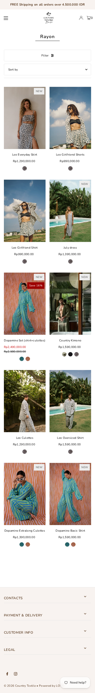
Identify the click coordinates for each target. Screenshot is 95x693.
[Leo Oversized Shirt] (70, 401)
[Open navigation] (18, 18)
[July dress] (70, 211)
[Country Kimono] (70, 304)
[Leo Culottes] (25, 401)
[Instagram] (15, 674)
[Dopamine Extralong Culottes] (25, 494)
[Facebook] (7, 674)
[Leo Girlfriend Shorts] (70, 118)
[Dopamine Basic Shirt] (70, 494)
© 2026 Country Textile (20, 686)
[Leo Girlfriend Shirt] (25, 211)
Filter (45, 55)
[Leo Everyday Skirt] (25, 118)
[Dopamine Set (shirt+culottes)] (25, 304)
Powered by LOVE (51, 686)
